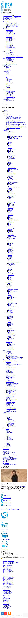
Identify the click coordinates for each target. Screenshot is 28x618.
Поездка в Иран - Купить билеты (10, 509)
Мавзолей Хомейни (10, 377)
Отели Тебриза (9, 342)
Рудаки (9, 150)
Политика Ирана (7, 591)
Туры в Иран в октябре (8, 578)
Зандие (9, 203)
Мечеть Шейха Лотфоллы (11, 390)
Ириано (10, 143)
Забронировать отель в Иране (9, 454)
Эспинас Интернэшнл (13, 138)
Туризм (10, 319)
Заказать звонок (6, 19)
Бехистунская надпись (11, 367)
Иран (9, 325)
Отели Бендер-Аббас (10, 264)
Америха (10, 300)
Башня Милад (9, 371)
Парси (9, 305)
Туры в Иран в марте (7, 566)
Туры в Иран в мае (7, 569)
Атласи (10, 311)
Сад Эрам (8, 404)
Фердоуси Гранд (12, 149)
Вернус (10, 142)
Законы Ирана (6, 607)
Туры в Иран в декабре (8, 571)
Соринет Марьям (12, 236)
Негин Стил (11, 260)
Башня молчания (9, 397)
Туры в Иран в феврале (8, 573)
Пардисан (10, 324)
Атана (9, 144)
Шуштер (8, 442)
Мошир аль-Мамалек (13, 289)
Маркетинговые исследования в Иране (14, 357)
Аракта (10, 249)
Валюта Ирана (6, 598)
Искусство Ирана (7, 600)
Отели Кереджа (9, 312)
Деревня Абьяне (11, 420)
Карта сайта (3, 611)
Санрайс (10, 189)
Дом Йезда (10, 196)
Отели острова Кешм (10, 238)
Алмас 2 (10, 331)
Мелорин (10, 278)
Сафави (10, 184)
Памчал (10, 139)
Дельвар (10, 285)
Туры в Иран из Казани (8, 563)
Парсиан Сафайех (12, 297)
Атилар (10, 266)
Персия (4, 597)
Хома (9, 153)
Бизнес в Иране (6, 602)
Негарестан (10, 308)
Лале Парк (10, 346)
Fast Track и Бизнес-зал (8, 457)
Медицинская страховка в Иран (10, 458)
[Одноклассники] (9, 614)
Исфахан (8, 417)
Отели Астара (9, 257)
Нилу (9, 162)
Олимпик (10, 163)
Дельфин (10, 276)
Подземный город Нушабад (12, 384)
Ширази (10, 210)
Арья (9, 237)
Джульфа (10, 188)
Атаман (10, 242)
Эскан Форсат (11, 158)
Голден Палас (11, 332)
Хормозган (8, 422)
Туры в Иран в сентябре (8, 577)
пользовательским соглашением (8, 616)
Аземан (10, 178)
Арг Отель (10, 209)
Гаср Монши (11, 183)
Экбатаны (8, 370)
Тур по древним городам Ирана (13, 128)
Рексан (9, 145)
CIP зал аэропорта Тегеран (11, 356)
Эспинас (10, 258)
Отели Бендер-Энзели (10, 273)
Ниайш (10, 216)
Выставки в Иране (7, 456)
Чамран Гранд (11, 202)
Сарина (10, 251)
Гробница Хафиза (10, 403)
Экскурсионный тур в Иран (12, 121)
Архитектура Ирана (7, 586)
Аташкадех (8, 398)
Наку (9, 283)
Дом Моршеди (11, 309)
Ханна (9, 164)
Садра (9, 225)
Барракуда (10, 252)
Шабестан (10, 339)
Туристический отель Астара (14, 262)
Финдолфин (11, 250)
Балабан (10, 310)
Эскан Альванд (11, 155)
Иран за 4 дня (9, 116)
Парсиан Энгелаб (12, 168)
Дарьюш (10, 229)
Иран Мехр (10, 222)
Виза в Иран (6, 129)
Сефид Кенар (11, 275)
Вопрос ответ (6, 449)
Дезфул (7, 443)
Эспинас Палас (11, 132)
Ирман (9, 244)
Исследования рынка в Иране (15, 358)
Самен (9, 326)
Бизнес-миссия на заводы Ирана (13, 118)
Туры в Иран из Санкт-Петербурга (10, 562)
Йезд (7, 433)
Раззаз (9, 165)
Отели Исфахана (9, 172)
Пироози (10, 191)
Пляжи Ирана (6, 604)
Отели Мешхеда (9, 323)
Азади (9, 135)
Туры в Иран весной (7, 565)
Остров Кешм (11, 423)
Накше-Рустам (9, 365)
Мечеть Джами (9, 395)
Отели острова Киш (10, 226)
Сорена (10, 221)
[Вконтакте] (2, 614)
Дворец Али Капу (10, 396)
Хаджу (9, 177)
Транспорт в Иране (7, 359)
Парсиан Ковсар (12, 173)
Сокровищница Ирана (11, 375)
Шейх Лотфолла (12, 195)
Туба (9, 161)
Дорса (9, 284)
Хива (9, 322)
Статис (9, 268)
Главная (5, 110)
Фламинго (10, 231)
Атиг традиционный (13, 185)
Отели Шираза (9, 199)
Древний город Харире (11, 409)
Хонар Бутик (11, 197)
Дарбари (10, 211)
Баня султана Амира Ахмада (12, 383)
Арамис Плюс (11, 233)
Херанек (8, 366)
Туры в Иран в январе (8, 572)
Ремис (9, 146)
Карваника (10, 317)
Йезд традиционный (12, 291)
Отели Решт (8, 337)
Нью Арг (10, 298)
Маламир (10, 292)
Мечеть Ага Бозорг (10, 382)
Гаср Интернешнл (12, 330)
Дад (9, 288)
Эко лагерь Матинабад (13, 306)
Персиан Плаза (11, 152)
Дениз (9, 280)
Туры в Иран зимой (7, 570)
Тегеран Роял (11, 166)
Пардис (10, 315)
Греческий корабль (10, 406)
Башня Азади (9, 378)
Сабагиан (10, 302)
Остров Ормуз (11, 425)
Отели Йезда (8, 286)
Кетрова (10, 293)
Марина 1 (10, 248)
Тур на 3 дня (8, 123)
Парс (9, 318)
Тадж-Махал (11, 157)
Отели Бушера (9, 282)
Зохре (9, 198)
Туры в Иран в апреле (8, 568)
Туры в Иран (6, 114)
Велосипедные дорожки (11, 411)
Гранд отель (11, 133)
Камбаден (10, 279)
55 (8, 271)
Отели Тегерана (9, 131)
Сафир (9, 181)
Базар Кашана (9, 385)
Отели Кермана (9, 316)
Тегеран (7, 415)
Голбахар (10, 218)
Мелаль (10, 255)
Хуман (9, 295)
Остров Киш (11, 424)
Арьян (9, 336)
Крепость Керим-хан (10, 402)
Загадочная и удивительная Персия (13, 117)
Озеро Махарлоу (9, 405)
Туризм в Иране (6, 601)
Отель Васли (11, 263)
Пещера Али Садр (10, 369)
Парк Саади (11, 213)
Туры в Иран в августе (8, 584)
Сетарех (10, 192)
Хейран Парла (11, 259)
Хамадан (8, 444)
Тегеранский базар (10, 373)
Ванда (9, 304)
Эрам (9, 245)
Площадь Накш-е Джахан (11, 389)
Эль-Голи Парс (11, 344)
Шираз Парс (11, 205)
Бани (9, 170)
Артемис (10, 246)
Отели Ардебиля (9, 253)
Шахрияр (10, 345)
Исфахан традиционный (13, 186)
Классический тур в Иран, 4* (12, 125)
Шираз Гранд (11, 204)
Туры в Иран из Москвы (8, 561)
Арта (9, 239)
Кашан (9, 418)
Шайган (10, 230)
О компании (6, 447)
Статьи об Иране (7, 446)
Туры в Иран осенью (7, 576)
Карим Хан (10, 208)
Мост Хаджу (8, 392)
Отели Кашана (9, 299)
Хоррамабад (8, 445)
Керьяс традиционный (13, 182)
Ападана (10, 270)
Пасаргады (8, 363)
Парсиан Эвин (11, 137)
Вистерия (10, 151)
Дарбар (10, 290)
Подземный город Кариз (11, 407)
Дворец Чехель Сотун (10, 393)
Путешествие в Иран (7, 592)
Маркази (10, 148)
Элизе (9, 212)
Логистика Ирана (7, 595)
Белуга (9, 277)
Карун (9, 141)
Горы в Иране (6, 599)
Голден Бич (10, 243)
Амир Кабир (11, 235)
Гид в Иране (8, 352)
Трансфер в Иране (10, 355)
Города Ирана (6, 427)
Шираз (7, 434)
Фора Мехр (10, 215)
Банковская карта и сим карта (9, 459)
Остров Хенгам (11, 426)
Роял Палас (10, 349)
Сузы (7, 440)
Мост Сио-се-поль (10, 391)
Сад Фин (8, 379)
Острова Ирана (6, 605)
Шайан (9, 232)
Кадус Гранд (11, 338)
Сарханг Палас (11, 193)
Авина (9, 240)
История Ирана (6, 412)
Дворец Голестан (9, 372)
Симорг (10, 159)
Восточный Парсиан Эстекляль (15, 136)
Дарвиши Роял (11, 333)
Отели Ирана (6, 130)
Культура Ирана (6, 590)
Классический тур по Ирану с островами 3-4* (16, 126)
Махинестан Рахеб (12, 303)
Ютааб (9, 223)
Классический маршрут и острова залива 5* (15, 122)
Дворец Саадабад (9, 376)
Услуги (4, 350)
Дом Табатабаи (9, 380)
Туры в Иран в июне (7, 582)
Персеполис (11, 206)
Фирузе (10, 296)
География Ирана (7, 587)
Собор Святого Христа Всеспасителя (14, 364)
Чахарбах (10, 190)
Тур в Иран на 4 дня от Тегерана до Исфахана (16, 124)
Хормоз (10, 269)
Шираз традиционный (13, 219)
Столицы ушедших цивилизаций (13, 119)
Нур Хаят (10, 171)
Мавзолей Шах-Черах (10, 400)
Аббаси (10, 175)
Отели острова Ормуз (10, 335)
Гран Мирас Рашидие (13, 169)
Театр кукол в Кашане (10, 387)
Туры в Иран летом (7, 580)
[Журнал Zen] (6, 614)
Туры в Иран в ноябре (8, 579)
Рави (9, 217)
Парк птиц (8, 410)
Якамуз (10, 256)
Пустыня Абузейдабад (11, 386)
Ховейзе (10, 156)
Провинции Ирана (7, 413)
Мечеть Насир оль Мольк (11, 399)
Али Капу (10, 176)
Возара (9, 272)
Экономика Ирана (7, 593)
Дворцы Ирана (6, 608)
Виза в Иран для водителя (9, 460)
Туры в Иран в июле (7, 583)
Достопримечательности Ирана (10, 360)
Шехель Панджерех (12, 179)
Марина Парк (11, 228)
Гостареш (10, 347)
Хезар (9, 320)
